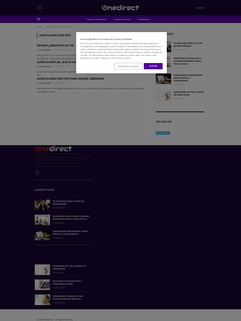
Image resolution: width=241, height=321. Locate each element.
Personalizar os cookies (128, 66)
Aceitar (153, 66)
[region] (121, 52)
